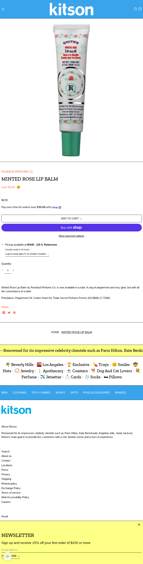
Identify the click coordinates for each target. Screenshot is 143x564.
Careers (6, 501)
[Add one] (13, 270)
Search (5, 451)
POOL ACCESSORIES (96, 392)
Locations (6, 465)
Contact (5, 460)
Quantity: (6, 263)
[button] (135, 9)
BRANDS (120, 392)
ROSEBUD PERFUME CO (17, 171)
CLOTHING (19, 392)
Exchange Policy (11, 488)
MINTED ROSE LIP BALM (76, 332)
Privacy (5, 474)
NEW (4, 392)
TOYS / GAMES (41, 392)
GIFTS (74, 392)
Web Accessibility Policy (15, 497)
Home (55, 332)
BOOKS (60, 392)
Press (4, 469)
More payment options (71, 235)
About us (6, 455)
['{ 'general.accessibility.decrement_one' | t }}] (2, 270)
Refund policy (9, 483)
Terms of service (10, 492)
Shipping (6, 478)
